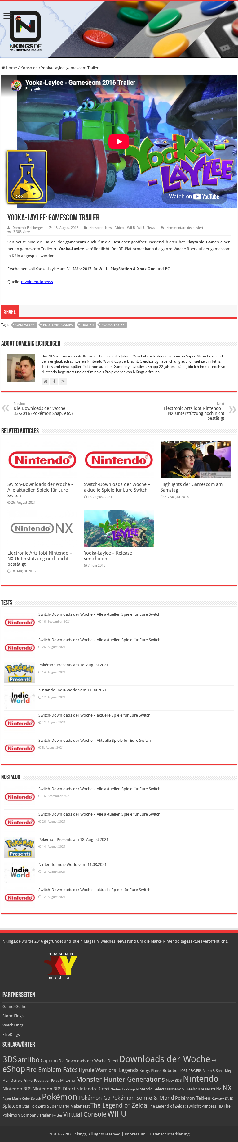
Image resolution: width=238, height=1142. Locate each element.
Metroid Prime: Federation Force (34, 1081)
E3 (213, 1060)
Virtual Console (84, 1114)
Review (217, 1098)
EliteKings (11, 1034)
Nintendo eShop (123, 1089)
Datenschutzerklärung (170, 1134)
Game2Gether (15, 1006)
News (109, 228)
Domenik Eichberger (27, 228)
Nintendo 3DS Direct (54, 1089)
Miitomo (67, 1080)
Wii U (131, 228)
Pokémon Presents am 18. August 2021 (73, 665)
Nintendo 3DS (17, 1089)
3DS (9, 1059)
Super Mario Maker (64, 1106)
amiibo (29, 1060)
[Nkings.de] (119, 29)
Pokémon (59, 1097)
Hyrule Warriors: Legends (109, 1070)
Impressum (135, 1134)
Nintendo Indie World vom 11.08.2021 (72, 690)
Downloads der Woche (164, 1059)
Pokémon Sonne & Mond (142, 1098)
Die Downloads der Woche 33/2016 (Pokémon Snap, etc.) (43, 409)
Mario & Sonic (213, 1071)
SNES (229, 1099)
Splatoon (11, 1106)
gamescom (25, 325)
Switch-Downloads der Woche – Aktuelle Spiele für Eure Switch (94, 740)
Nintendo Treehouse (185, 1089)
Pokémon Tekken (192, 1098)
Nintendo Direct (93, 1089)
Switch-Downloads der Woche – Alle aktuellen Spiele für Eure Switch (40, 490)
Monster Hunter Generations (120, 1079)
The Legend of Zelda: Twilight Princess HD (185, 1106)
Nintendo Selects (151, 1089)
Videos (120, 228)
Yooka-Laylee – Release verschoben (108, 555)
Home (11, 68)
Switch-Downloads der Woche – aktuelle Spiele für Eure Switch (117, 487)
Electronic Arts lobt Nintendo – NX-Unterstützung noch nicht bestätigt (194, 411)
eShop (13, 1069)
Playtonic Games (58, 325)
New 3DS (174, 1080)
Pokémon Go (94, 1098)
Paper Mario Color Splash (21, 1099)
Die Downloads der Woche (83, 1060)
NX (227, 1088)
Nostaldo (213, 1089)
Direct (113, 1060)
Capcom (49, 1060)
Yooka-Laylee (113, 325)
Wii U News (146, 228)
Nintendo (200, 1079)
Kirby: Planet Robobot (159, 1070)
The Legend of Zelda (118, 1105)
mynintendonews (37, 281)
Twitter (56, 1115)
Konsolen (29, 68)
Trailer (87, 325)
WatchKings (13, 1025)
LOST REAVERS (191, 1071)
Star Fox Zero (34, 1106)
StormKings (13, 1015)
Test (86, 1106)
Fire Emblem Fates (52, 1069)
